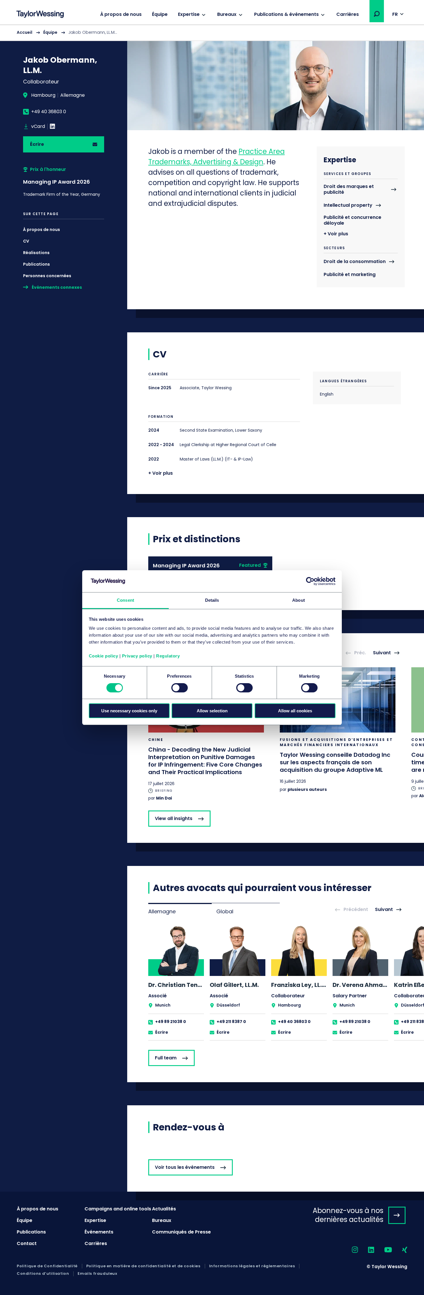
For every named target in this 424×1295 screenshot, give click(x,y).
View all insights (173, 818)
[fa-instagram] (350, 1250)
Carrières (347, 14)
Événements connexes (57, 287)
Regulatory (168, 655)
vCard (38, 126)
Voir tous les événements (185, 1167)
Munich (162, 1005)
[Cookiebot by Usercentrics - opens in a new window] (310, 581)
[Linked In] (52, 126)
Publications (36, 264)
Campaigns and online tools (118, 1208)
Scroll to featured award (63, 181)
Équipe (160, 14)
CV (26, 241)
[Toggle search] (377, 14)
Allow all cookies (295, 710)
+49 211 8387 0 (231, 1021)
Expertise (189, 14)
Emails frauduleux (97, 1273)
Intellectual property (348, 205)
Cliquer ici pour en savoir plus (206, 734)
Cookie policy (103, 655)
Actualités (164, 1208)
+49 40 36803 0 (48, 112)
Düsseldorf (228, 1005)
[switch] (179, 687)
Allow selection (212, 710)
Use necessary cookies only (129, 710)
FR (395, 14)
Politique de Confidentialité (47, 1266)
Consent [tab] (125, 600)
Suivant (382, 653)
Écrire (37, 144)
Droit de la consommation (355, 262)
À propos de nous (121, 14)
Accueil (24, 32)
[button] (377, 14)
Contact (27, 1243)
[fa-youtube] (383, 1250)
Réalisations (36, 253)
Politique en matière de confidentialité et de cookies (143, 1266)
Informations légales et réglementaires (252, 1266)
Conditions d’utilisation (43, 1273)
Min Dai (164, 798)
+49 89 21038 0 (170, 1021)
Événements (99, 1232)
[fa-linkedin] (366, 1250)
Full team (166, 1057)
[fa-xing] (399, 1250)
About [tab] (298, 600)
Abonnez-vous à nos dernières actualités (348, 1215)
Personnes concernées (47, 276)
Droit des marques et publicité (349, 189)
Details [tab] (212, 600)
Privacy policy (137, 655)
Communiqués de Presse (181, 1232)
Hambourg (43, 95)
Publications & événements (286, 14)
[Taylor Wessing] (40, 15)
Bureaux (227, 14)
